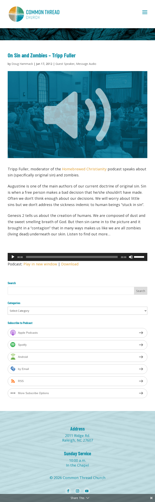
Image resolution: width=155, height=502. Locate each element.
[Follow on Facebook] (68, 491)
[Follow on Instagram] (77, 491)
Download (70, 264)
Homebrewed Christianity (84, 169)
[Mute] (131, 257)
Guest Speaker (65, 64)
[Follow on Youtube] (87, 491)
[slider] (139, 256)
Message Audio (86, 64)
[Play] (13, 257)
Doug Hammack (22, 64)
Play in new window (40, 264)
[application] (77, 257)
